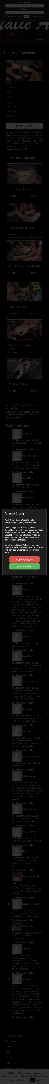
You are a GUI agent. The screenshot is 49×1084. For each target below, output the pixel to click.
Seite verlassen (24, 559)
